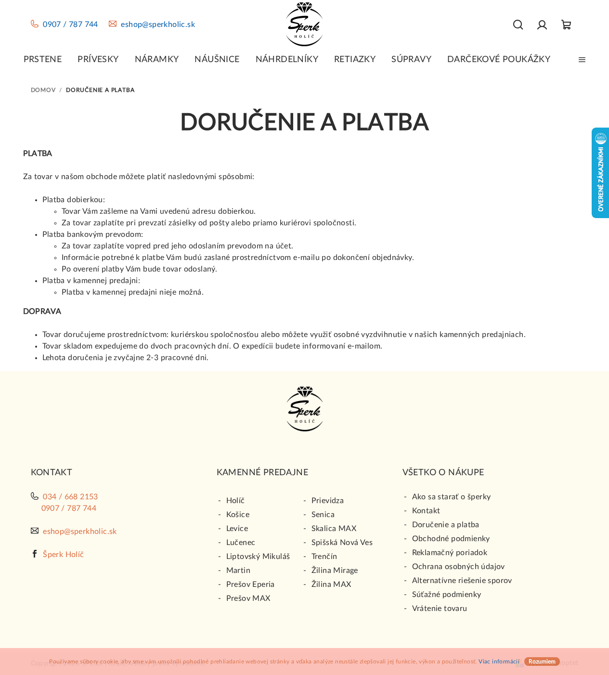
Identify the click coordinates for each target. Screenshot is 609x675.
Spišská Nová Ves (342, 542)
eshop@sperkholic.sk (158, 24)
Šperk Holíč (63, 554)
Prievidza (327, 501)
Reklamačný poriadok (450, 553)
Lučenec (241, 542)
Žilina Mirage (334, 570)
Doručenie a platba (445, 525)
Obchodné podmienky (451, 539)
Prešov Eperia (250, 584)
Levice (237, 528)
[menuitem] (43, 60)
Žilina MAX (331, 584)
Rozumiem (542, 661)
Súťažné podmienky (446, 594)
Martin (238, 570)
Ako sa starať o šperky (451, 497)
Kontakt (426, 511)
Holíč (235, 501)
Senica (323, 515)
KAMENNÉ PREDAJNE (262, 472)
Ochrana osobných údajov (458, 567)
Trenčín (324, 556)
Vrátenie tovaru (439, 608)
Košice (237, 515)
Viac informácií (499, 661)
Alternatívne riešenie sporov (462, 580)
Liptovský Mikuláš (258, 556)
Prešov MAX (248, 598)
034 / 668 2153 (70, 497)
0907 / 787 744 (70, 24)
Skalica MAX (333, 528)
